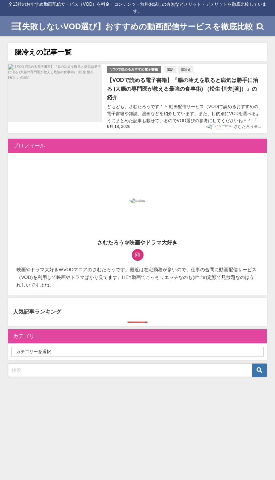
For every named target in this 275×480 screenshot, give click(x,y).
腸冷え (186, 69)
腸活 (170, 69)
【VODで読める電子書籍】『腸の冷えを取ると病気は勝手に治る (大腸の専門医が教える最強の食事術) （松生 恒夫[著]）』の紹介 (182, 88)
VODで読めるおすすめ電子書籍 (134, 69)
